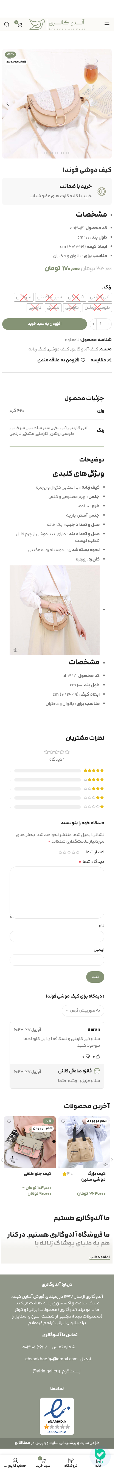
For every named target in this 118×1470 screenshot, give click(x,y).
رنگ (107, 287)
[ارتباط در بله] (100, 1456)
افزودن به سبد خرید (44, 324)
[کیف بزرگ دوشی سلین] (84, 1142)
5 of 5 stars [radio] (60, 852)
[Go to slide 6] (56, 153)
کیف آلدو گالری (84, 349)
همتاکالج (22, 1443)
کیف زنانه (37, 349)
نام (101, 926)
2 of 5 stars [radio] (73, 852)
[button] (106, 103)
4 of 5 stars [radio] (64, 852)
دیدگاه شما (91, 862)
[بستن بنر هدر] (7, 9)
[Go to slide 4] (67, 153)
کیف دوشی (58, 349)
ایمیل (99, 949)
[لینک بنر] (57, 9)
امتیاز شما (95, 852)
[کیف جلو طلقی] (30, 1142)
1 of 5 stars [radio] (77, 852)
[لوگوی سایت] (57, 24)
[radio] (100, 297)
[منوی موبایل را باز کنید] (107, 24)
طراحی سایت (89, 1443)
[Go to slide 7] (51, 153)
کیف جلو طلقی (38, 1174)
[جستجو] (6, 24)
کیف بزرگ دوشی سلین (93, 1176)
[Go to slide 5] (62, 153)
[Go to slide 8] (45, 153)
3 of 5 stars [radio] (69, 852)
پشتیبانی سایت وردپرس (55, 1443)
